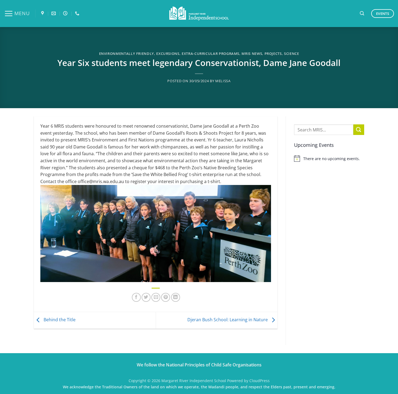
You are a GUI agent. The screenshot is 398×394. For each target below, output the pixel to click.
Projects (273, 53)
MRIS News (252, 53)
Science (291, 53)
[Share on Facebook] (136, 297)
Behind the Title (59, 320)
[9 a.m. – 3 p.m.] (66, 13)
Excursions (167, 53)
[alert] (329, 158)
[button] (17, 13)
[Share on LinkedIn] (175, 297)
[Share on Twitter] (146, 297)
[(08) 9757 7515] (78, 13)
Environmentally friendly (126, 53)
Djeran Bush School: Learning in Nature (228, 320)
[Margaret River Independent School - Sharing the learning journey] (199, 13)
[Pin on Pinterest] (165, 297)
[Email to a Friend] (155, 297)
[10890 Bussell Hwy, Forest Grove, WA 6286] (43, 13)
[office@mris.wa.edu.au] (54, 13)
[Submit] (358, 129)
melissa (223, 80)
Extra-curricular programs (210, 53)
